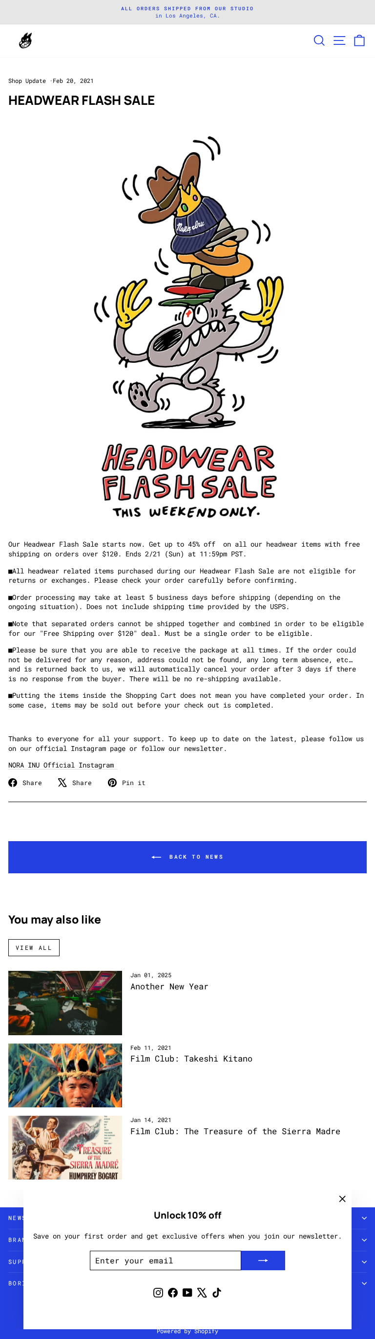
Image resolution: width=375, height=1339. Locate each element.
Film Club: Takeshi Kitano (191, 1058)
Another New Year (169, 986)
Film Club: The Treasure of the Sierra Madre (235, 1131)
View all (34, 947)
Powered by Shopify (187, 1331)
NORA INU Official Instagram (63, 764)
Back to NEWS (194, 856)
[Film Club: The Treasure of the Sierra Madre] (65, 1148)
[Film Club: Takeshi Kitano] (65, 1075)
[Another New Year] (65, 1003)
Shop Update (27, 80)
